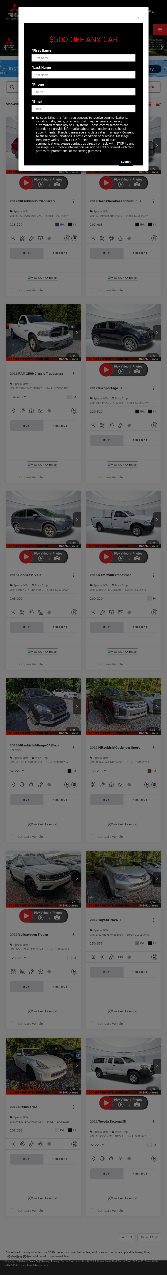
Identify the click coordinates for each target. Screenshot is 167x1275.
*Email (37, 101)
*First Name (41, 50)
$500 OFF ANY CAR (83, 39)
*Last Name (41, 67)
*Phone (38, 84)
